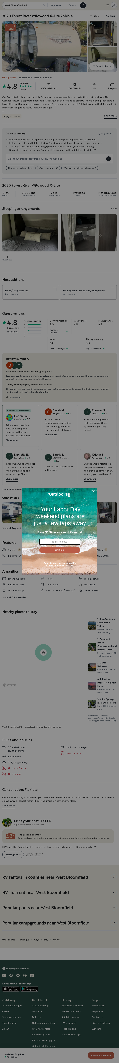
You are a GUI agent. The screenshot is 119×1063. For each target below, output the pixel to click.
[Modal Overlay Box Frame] (59, 531)
